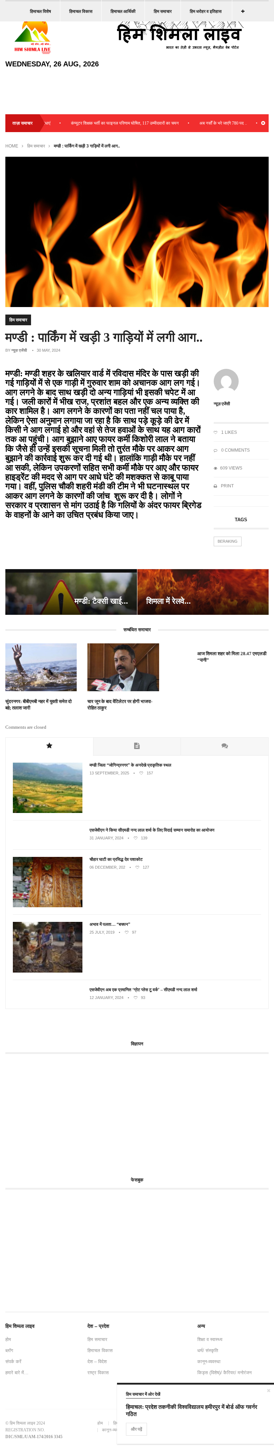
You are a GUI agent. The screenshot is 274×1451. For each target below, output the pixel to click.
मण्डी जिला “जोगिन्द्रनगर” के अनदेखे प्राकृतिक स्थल (130, 765)
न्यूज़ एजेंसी (19, 350)
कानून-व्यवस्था (208, 1361)
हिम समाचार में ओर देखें (143, 1394)
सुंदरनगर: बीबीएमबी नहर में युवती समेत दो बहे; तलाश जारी (38, 705)
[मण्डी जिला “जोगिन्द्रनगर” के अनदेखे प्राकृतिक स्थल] (47, 811)
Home (11, 146)
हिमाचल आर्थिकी (123, 11)
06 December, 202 (107, 867)
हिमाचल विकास (80, 11)
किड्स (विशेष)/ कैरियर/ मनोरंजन (224, 1372)
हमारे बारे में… (17, 1372)
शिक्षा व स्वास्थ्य (209, 1339)
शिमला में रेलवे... (168, 601)
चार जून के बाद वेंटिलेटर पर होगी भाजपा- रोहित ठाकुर (119, 705)
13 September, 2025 (109, 773)
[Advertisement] (65, 1111)
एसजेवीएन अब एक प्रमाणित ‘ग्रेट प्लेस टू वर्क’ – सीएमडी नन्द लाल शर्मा (144, 989)
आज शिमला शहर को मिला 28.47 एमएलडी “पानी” (232, 657)
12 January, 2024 (106, 997)
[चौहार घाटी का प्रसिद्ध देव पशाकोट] (47, 905)
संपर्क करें (13, 1361)
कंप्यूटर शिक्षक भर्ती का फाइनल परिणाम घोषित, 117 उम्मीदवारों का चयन (106, 123)
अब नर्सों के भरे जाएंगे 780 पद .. (204, 123)
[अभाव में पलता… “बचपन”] (47, 971)
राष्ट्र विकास (98, 1372)
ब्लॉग (9, 1350)
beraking (228, 541)
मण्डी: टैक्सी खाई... (101, 601)
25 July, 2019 (102, 932)
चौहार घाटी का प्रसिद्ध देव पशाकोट (116, 859)
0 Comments (235, 450)
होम (8, 1339)
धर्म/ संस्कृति (207, 1350)
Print (227, 485)
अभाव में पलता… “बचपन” (110, 924)
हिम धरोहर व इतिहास (206, 11)
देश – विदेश (97, 1361)
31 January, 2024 (106, 838)
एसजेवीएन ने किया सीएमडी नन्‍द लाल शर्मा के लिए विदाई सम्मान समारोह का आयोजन (152, 830)
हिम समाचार (163, 11)
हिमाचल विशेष (40, 11)
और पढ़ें (136, 1429)
